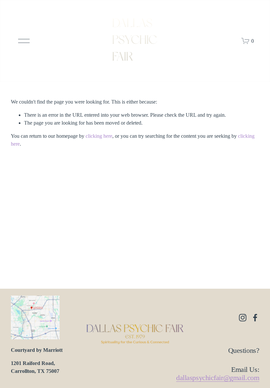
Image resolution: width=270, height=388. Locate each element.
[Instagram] (243, 318)
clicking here (99, 136)
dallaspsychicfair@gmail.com (217, 378)
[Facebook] (255, 318)
